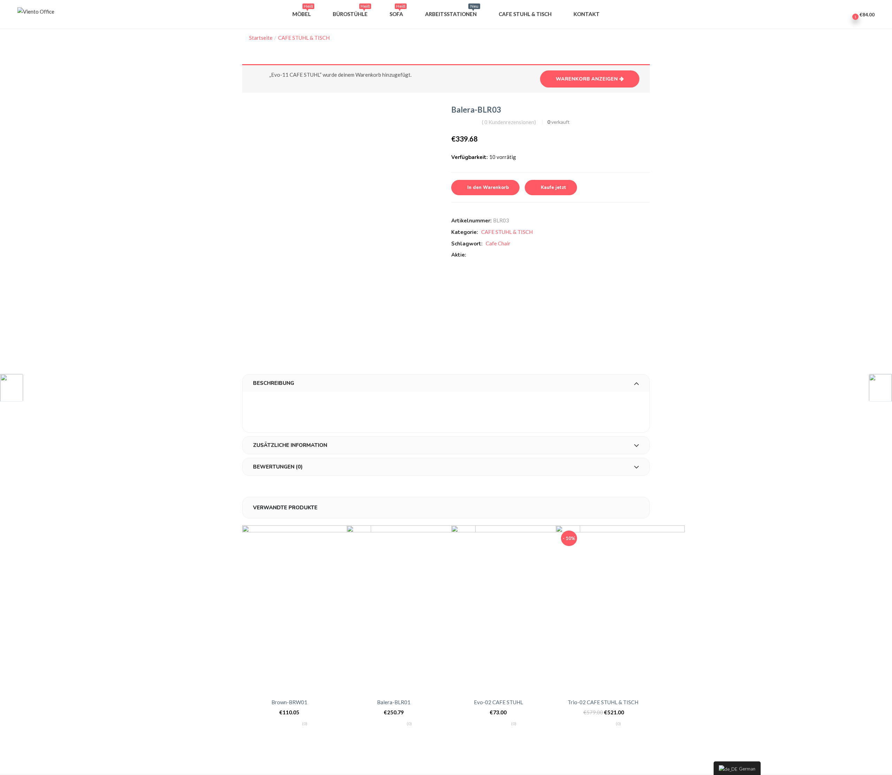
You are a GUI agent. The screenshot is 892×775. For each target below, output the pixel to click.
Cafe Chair (498, 243)
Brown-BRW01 (289, 702)
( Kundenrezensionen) (509, 122)
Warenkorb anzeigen (587, 79)
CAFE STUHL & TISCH (304, 38)
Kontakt (587, 14)
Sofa (397, 12)
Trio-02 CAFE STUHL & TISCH (603, 702)
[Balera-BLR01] (411, 608)
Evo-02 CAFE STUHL (498, 702)
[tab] (446, 383)
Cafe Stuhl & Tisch (525, 14)
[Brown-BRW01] (306, 608)
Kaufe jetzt (553, 187)
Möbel (302, 12)
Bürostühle (351, 12)
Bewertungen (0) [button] (278, 466)
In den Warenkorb (488, 187)
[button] (862, 14)
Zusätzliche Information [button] (290, 445)
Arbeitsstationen (451, 12)
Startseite (260, 38)
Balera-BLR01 (393, 702)
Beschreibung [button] (273, 383)
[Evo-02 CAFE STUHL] (515, 608)
